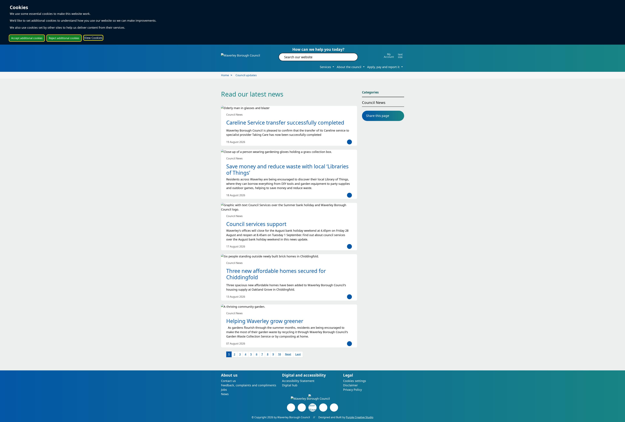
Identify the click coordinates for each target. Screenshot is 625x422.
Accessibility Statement (298, 381)
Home (225, 75)
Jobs (224, 390)
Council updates (246, 75)
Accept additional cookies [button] (26, 38)
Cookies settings (354, 381)
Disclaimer (350, 385)
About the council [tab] (349, 67)
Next (288, 354)
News (225, 394)
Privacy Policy (352, 390)
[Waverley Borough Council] (240, 55)
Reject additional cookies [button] (64, 38)
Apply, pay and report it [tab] (383, 67)
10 (279, 354)
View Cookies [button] (93, 38)
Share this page (377, 115)
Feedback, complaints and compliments (248, 385)
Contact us (228, 381)
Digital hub (289, 385)
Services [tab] (326, 67)
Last (298, 354)
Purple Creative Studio (359, 417)
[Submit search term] (351, 57)
